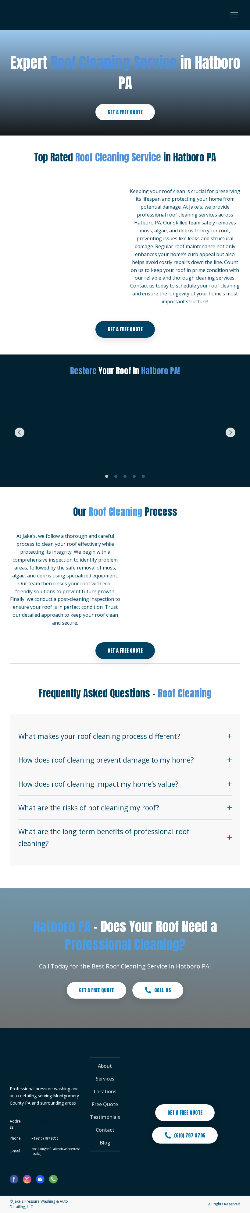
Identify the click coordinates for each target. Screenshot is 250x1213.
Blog (105, 1142)
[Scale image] (47, 433)
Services (105, 1078)
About (105, 1066)
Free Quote (105, 1104)
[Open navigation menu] (234, 15)
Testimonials (105, 1117)
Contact (105, 1130)
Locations (105, 1091)
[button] (125, 112)
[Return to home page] (33, 15)
